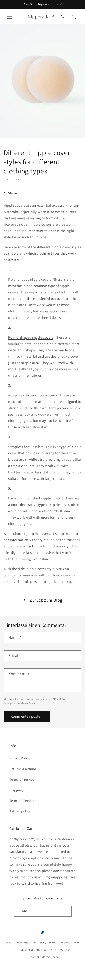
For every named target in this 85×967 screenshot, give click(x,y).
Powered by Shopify (44, 942)
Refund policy (19, 811)
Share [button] (12, 193)
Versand (65, 949)
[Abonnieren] (66, 911)
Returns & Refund (22, 769)
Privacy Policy (19, 758)
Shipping (16, 790)
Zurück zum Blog (46, 600)
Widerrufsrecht (70, 942)
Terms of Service (21, 779)
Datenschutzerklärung (33, 949)
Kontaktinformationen (45, 957)
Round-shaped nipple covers (30, 337)
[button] (9, 17)
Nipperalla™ (23, 942)
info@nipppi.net (55, 877)
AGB (53, 949)
